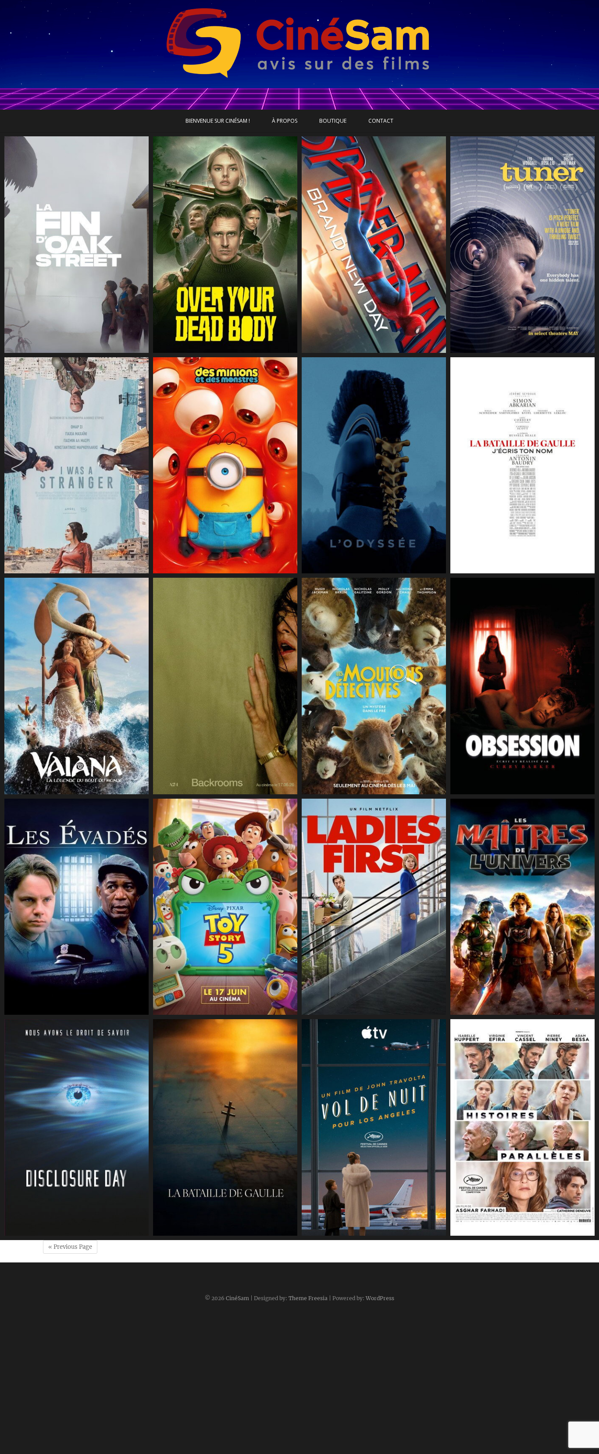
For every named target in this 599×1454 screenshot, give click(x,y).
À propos (284, 120)
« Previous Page (70, 1247)
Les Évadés (30, 1010)
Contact (380, 120)
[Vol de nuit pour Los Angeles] (374, 1127)
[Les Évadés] (76, 907)
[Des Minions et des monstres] (225, 465)
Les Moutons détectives (347, 790)
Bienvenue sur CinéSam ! (217, 120)
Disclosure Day (36, 1231)
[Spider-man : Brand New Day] (374, 244)
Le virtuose (476, 348)
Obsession (475, 790)
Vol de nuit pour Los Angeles (355, 1231)
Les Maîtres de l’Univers (496, 1010)
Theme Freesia (308, 1298)
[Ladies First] (374, 907)
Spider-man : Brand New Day (356, 348)
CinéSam (237, 1298)
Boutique (332, 120)
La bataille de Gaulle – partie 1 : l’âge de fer (225, 1226)
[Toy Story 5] (225, 907)
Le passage (30, 569)
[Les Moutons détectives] (374, 686)
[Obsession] (522, 686)
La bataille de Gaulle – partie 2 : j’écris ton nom (518, 564)
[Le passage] (76, 465)
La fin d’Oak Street (42, 348)
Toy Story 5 (179, 1010)
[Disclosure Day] (76, 1127)
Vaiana (24, 790)
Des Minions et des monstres (207, 569)
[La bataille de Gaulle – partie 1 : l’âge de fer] (225, 1127)
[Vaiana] (76, 686)
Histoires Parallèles (489, 1231)
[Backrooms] (225, 686)
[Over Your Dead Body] (225, 244)
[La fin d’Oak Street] (76, 244)
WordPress (380, 1298)
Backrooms (179, 790)
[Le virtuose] (522, 244)
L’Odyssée (326, 569)
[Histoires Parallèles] (522, 1127)
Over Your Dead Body (196, 348)
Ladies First (328, 1010)
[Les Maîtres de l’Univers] (522, 907)
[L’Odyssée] (374, 465)
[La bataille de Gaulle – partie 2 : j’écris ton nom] (522, 465)
